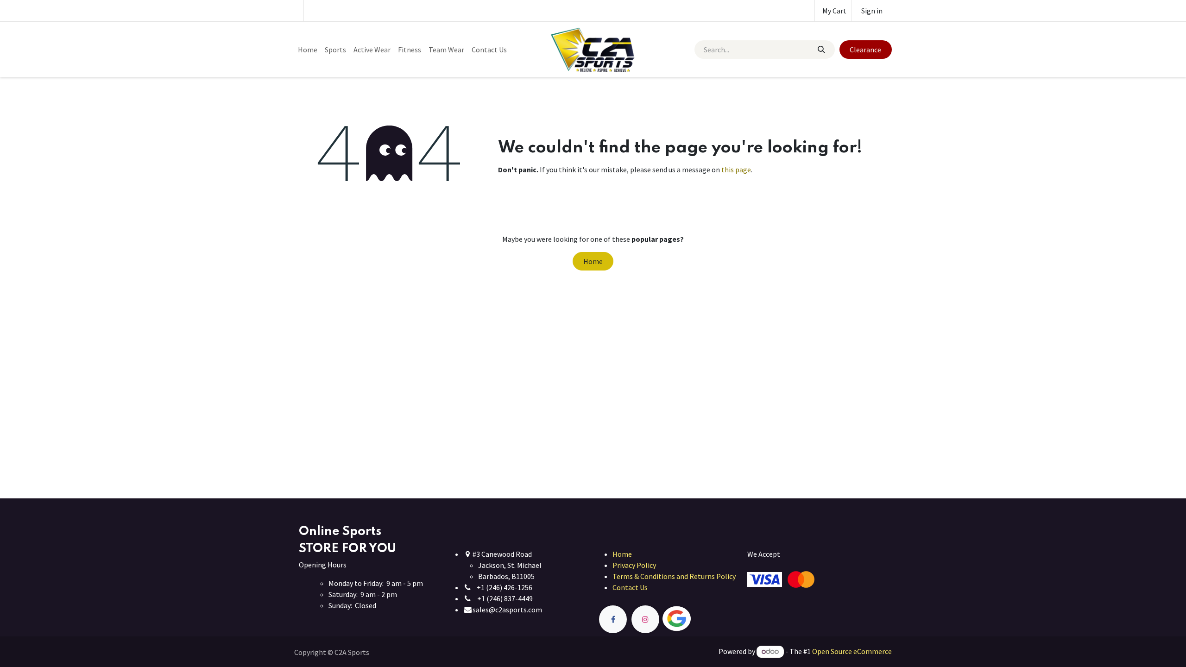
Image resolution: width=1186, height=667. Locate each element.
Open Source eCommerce (852, 651)
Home (593, 261)
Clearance (865, 49)
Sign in (872, 10)
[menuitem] (307, 49)
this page (736, 169)
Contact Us (630, 587)
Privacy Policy (634, 565)
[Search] (821, 49)
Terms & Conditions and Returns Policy (674, 576)
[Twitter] (698, 619)
